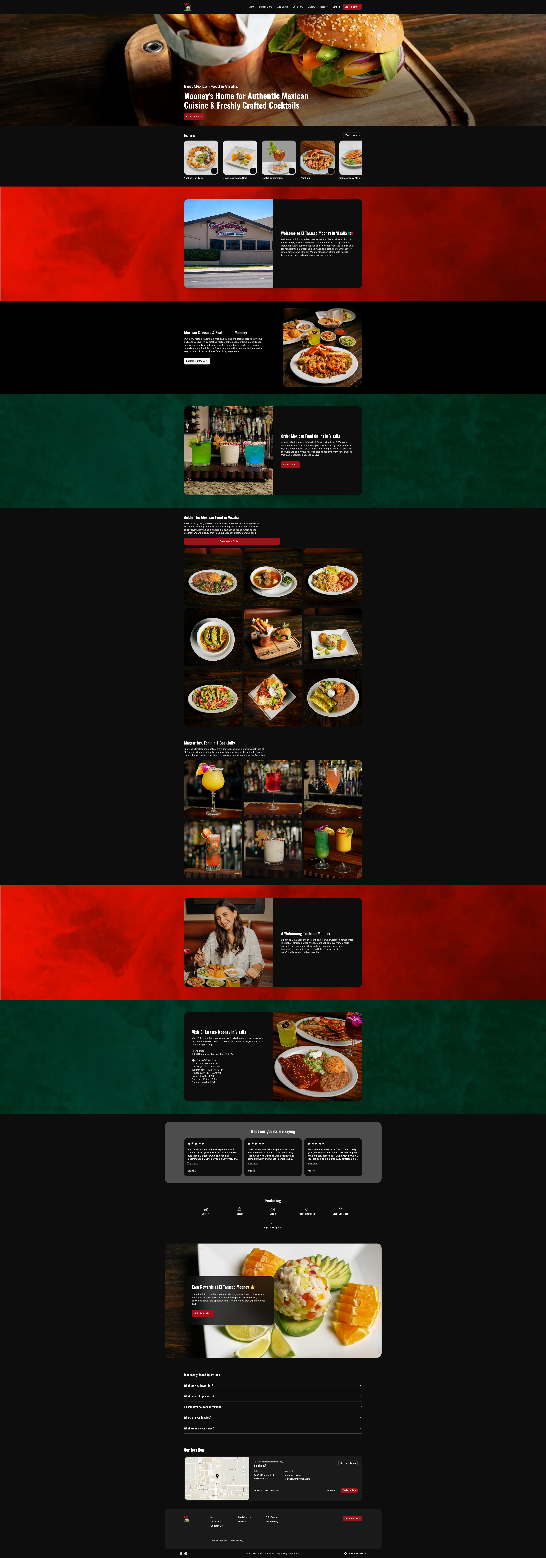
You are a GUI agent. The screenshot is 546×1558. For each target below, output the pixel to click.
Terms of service (218, 1540)
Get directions (348, 1463)
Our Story (297, 6)
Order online (349, 1490)
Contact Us (216, 1525)
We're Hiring (272, 1521)
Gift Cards (282, 6)
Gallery (311, 6)
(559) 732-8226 (293, 1475)
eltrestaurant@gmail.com (297, 1479)
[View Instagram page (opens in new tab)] (185, 1553)
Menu (252, 6)
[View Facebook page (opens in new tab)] (181, 1553)
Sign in (336, 6)
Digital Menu (265, 6)
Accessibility (237, 1540)
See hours (332, 1490)
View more (192, 1163)
